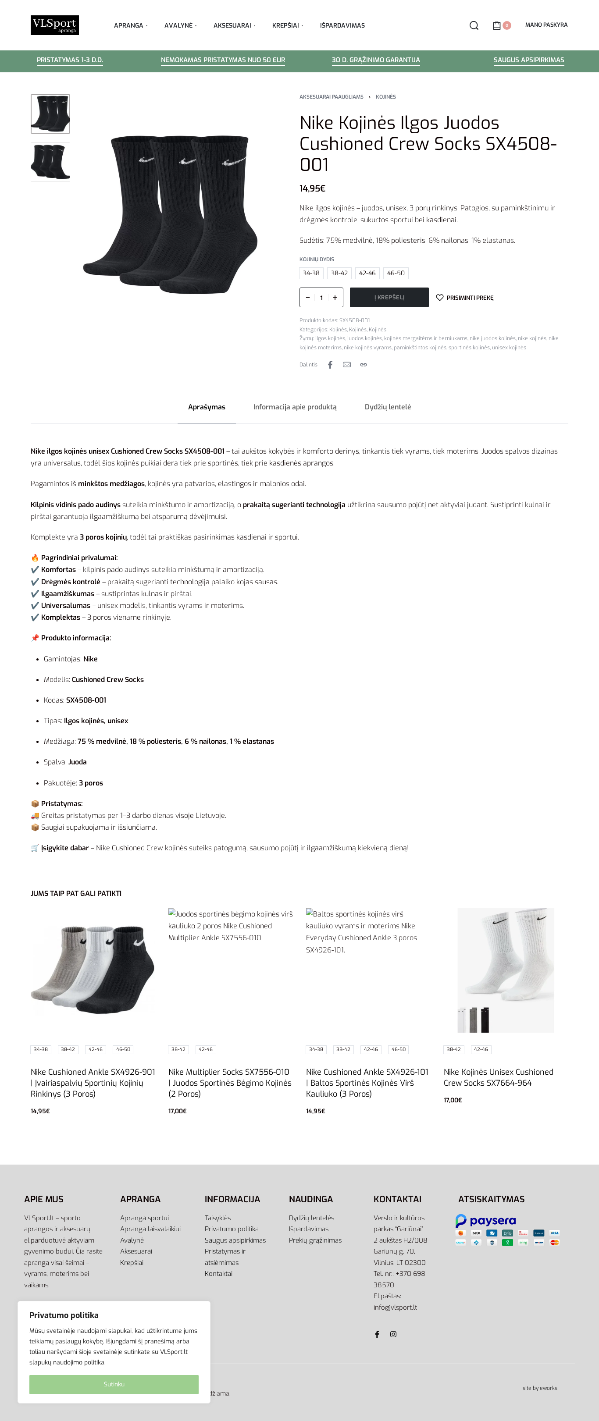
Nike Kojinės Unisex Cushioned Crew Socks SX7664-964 (498, 1077)
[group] (93, 970)
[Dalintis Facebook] (330, 365)
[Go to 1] (50, 114)
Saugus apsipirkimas (529, 60)
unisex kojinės (509, 347)
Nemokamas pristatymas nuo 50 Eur (223, 60)
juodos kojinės (364, 338)
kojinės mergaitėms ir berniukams (425, 338)
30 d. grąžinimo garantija (376, 60)
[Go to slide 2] (209, 921)
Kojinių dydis (317, 259)
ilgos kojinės (330, 338)
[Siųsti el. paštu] (347, 365)
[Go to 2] (50, 162)
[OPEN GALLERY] (170, 214)
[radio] (311, 273)
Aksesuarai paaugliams (332, 96)
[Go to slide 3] (222, 921)
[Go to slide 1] (58, 921)
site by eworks (540, 1388)
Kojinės (386, 96)
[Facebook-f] (377, 1334)
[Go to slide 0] (45, 921)
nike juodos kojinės (493, 338)
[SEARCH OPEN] (474, 25)
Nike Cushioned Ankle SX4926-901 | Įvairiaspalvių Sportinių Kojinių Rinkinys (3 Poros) (93, 1083)
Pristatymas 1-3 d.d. (70, 60)
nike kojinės (532, 338)
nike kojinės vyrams (368, 347)
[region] (114, 1352)
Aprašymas (206, 407)
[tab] (206, 407)
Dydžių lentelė (388, 407)
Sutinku (114, 1384)
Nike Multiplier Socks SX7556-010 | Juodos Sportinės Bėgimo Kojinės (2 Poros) (230, 1083)
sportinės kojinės (469, 347)
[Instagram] (393, 1334)
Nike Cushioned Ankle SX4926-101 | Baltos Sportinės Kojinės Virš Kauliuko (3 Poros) (367, 1083)
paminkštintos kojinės (420, 347)
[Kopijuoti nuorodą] (363, 365)
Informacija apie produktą (295, 407)
